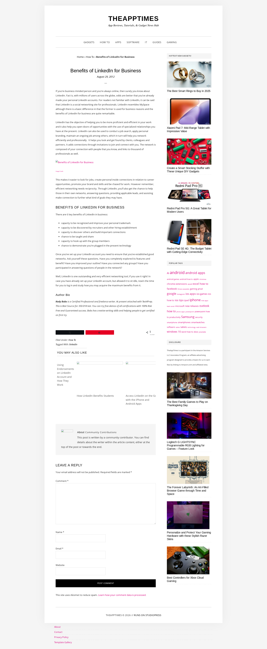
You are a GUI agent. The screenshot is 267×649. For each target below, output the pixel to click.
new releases (192, 306)
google (171, 294)
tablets (184, 327)
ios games (201, 293)
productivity (175, 317)
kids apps (204, 300)
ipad (186, 300)
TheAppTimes (133, 18)
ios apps (191, 294)
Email (59, 548)
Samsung (187, 317)
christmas (202, 279)
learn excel (171, 306)
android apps (195, 273)
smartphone (172, 322)
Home (80, 56)
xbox (196, 331)
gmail (200, 289)
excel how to (200, 283)
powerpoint (190, 312)
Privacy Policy (61, 637)
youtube (202, 332)
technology (192, 327)
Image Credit (59, 171)
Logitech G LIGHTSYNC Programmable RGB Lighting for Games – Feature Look (186, 445)
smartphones (184, 322)
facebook (172, 288)
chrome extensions (177, 283)
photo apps (180, 312)
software (171, 327)
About (57, 626)
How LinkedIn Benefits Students (95, 395)
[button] (182, 42)
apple (196, 279)
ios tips (179, 300)
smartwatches (198, 322)
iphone (195, 299)
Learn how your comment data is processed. (122, 595)
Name (60, 532)
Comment (62, 481)
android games (173, 279)
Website (60, 565)
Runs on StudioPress (147, 615)
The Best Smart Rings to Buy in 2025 (188, 90)
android (177, 272)
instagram (181, 294)
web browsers (201, 327)
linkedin (73, 344)
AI (168, 273)
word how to (187, 331)
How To (90, 56)
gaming (193, 288)
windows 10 (174, 331)
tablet (178, 327)
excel (190, 284)
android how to (186, 279)
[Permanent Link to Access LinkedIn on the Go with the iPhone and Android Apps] (142, 364)
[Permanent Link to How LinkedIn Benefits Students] (100, 364)
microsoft (179, 306)
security (198, 317)
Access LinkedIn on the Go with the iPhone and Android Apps (141, 399)
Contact (58, 632)
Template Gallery (63, 642)
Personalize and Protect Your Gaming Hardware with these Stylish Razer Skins (189, 536)
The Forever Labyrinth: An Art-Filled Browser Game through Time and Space (187, 490)
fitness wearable (183, 289)
